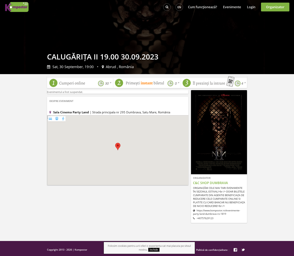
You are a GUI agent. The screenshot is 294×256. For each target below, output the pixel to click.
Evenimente (232, 7)
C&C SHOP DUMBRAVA (210, 183)
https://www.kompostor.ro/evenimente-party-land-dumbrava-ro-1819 (216, 212)
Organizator (275, 7)
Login (251, 7)
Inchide (154, 249)
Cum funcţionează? (202, 7)
